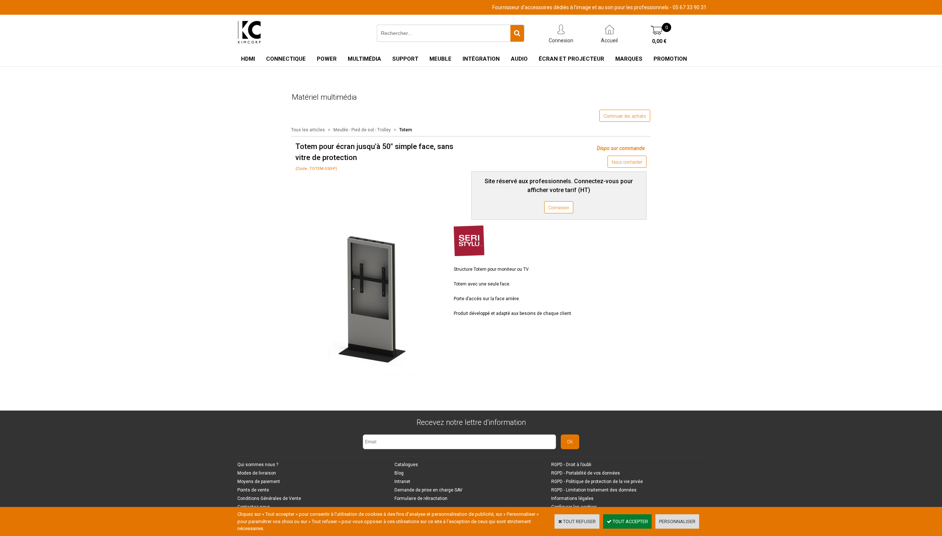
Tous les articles (308, 129)
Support (405, 59)
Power (327, 59)
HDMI (248, 59)
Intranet (402, 481)
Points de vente (253, 490)
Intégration (481, 59)
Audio (519, 59)
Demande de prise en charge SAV (428, 490)
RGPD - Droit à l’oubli (571, 464)
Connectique (286, 59)
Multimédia (364, 59)
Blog (399, 473)
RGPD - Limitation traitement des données (594, 490)
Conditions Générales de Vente (269, 498)
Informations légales (572, 498)
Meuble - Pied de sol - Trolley (362, 129)
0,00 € (659, 41)
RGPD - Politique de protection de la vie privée (597, 481)
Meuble (440, 59)
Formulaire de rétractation (420, 498)
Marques (628, 59)
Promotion (670, 59)
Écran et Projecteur (571, 59)
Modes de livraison (256, 473)
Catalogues (406, 464)
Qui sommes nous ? (257, 464)
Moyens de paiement (258, 481)
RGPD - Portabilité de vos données (585, 473)
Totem (405, 129)
